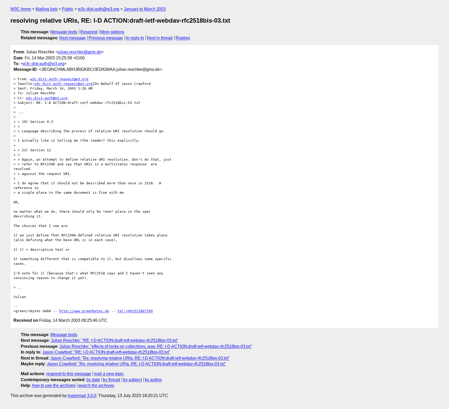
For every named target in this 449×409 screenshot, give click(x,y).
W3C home (20, 9)
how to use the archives (53, 385)
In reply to (135, 38)
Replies (183, 38)
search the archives (96, 385)
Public (68, 9)
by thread (111, 379)
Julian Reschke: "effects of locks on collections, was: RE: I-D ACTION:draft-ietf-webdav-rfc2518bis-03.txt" (156, 346)
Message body (63, 32)
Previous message (106, 38)
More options (112, 32)
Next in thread (160, 38)
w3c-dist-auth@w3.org (98, 9)
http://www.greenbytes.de (84, 311)
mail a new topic (109, 374)
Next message (72, 38)
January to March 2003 (145, 9)
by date (93, 379)
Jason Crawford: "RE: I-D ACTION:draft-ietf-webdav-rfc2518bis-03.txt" (106, 352)
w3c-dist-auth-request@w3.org (59, 79)
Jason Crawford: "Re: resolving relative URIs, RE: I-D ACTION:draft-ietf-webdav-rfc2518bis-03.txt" (140, 358)
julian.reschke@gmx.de (79, 52)
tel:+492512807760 (135, 311)
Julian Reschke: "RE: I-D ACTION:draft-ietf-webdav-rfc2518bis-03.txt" (114, 340)
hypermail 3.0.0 (82, 395)
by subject (132, 379)
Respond (88, 32)
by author (153, 379)
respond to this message (68, 374)
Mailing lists (46, 9)
